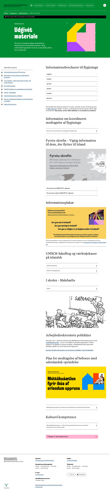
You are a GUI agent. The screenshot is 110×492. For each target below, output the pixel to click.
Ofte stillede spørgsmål (76, 5)
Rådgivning (62, 5)
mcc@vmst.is (39, 474)
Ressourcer (89, 5)
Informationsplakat (9, 86)
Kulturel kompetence (10, 104)
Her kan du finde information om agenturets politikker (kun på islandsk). (70, 350)
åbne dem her (52, 109)
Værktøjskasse (23, 13)
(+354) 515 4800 (72, 460)
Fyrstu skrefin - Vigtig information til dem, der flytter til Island (17, 81)
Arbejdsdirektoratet (52, 342)
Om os (72, 474)
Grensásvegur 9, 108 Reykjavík (44, 460)
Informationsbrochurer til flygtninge (14, 72)
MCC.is (6, 13)
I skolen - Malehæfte (10, 92)
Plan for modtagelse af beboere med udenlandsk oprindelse (18, 100)
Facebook (82, 474)
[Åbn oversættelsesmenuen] (31, 5)
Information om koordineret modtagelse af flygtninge (16, 76)
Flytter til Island (50, 5)
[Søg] (104, 5)
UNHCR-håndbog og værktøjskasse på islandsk (18, 89)
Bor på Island (39, 5)
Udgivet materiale (34, 13)
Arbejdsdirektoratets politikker (13, 96)
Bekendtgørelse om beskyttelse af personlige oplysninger (48, 486)
